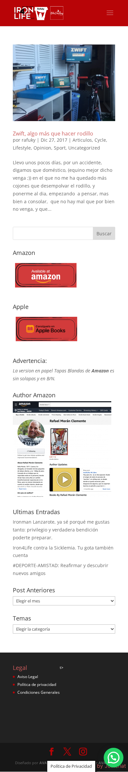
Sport (60, 148)
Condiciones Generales (38, 692)
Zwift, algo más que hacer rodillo (53, 133)
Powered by (99, 766)
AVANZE (46, 762)
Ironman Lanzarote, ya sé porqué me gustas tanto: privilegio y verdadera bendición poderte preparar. (61, 530)
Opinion (42, 148)
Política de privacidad (36, 684)
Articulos (82, 140)
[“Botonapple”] (45, 344)
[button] (113, 757)
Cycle (100, 140)
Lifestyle (22, 148)
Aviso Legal (27, 676)
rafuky (28, 140)
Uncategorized (84, 148)
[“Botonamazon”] (45, 290)
